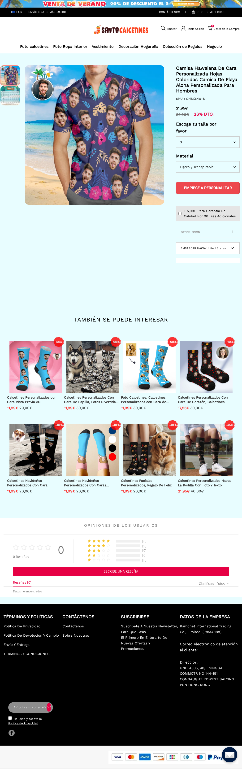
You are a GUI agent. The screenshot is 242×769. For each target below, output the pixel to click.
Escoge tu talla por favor (196, 127)
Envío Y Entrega (17, 645)
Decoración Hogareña (138, 46)
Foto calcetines (34, 46)
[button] (32, 135)
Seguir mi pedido (211, 12)
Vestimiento (103, 46)
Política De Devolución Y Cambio (31, 635)
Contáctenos (169, 12)
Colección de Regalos (182, 46)
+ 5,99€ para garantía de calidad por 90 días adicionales (210, 213)
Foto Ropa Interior (70, 46)
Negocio (214, 46)
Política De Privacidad (22, 626)
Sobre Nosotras (75, 635)
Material (184, 155)
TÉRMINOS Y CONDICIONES (27, 654)
